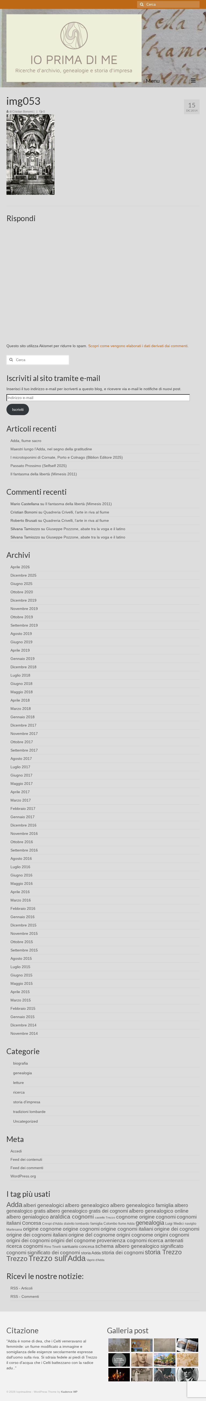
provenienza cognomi (122, 1240)
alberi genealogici (43, 1205)
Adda (14, 1204)
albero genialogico (27, 1217)
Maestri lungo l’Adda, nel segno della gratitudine (51, 449)
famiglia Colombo (103, 1224)
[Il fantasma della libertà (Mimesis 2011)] (118, 1360)
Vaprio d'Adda (95, 1260)
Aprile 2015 (20, 992)
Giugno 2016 (21, 875)
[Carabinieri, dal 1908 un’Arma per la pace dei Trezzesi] (186, 1374)
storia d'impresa (26, 1102)
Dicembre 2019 (23, 600)
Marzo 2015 (20, 1000)
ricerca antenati (165, 1240)
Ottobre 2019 (21, 617)
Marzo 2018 (20, 708)
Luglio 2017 (20, 767)
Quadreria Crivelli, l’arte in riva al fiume (76, 512)
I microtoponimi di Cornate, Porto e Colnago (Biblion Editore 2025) (66, 457)
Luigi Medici (174, 1224)
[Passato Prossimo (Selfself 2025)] (186, 1345)
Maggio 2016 (21, 883)
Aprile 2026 (20, 567)
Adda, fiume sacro (25, 441)
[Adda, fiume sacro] (118, 1345)
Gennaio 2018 (22, 717)
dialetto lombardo (76, 1223)
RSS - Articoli (21, 1288)
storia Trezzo (163, 1252)
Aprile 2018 (20, 700)
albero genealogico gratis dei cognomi (87, 1211)
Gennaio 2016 (22, 917)
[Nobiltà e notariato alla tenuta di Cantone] (141, 1374)
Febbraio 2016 (22, 908)
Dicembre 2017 (23, 725)
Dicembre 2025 (23, 575)
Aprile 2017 (20, 792)
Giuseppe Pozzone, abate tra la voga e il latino (85, 529)
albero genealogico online (159, 1211)
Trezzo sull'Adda (57, 1258)
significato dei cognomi (53, 1252)
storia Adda (91, 1253)
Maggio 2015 (21, 983)
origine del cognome (91, 1235)
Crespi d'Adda (52, 1224)
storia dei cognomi (123, 1252)
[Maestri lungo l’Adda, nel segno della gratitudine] (141, 1345)
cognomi (166, 1217)
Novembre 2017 (24, 733)
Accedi (16, 1151)
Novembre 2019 (24, 608)
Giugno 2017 (21, 775)
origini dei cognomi (28, 1240)
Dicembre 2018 (23, 667)
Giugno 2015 (21, 975)
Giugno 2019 (21, 642)
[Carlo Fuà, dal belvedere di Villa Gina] (164, 1360)
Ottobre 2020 (21, 592)
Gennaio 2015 (22, 1017)
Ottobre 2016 (21, 842)
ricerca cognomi (24, 1246)
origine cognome (42, 1229)
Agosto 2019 (21, 633)
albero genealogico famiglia (142, 1205)
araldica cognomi (72, 1216)
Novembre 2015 (24, 933)
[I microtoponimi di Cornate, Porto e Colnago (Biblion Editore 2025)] (164, 1345)
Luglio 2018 (20, 675)
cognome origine (135, 1217)
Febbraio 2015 (22, 1008)
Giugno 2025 (21, 583)
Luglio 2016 (20, 867)
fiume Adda (126, 1223)
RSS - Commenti (24, 1296)
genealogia (22, 1073)
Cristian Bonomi (22, 111)
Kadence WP (69, 1391)
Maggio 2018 (21, 692)
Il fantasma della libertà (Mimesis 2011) (43, 474)
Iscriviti (18, 409)
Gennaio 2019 (22, 658)
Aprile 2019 (20, 650)
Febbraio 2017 (22, 808)
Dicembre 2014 (23, 1025)
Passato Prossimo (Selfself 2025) (38, 466)
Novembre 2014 (24, 1033)
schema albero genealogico (127, 1246)
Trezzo (16, 1259)
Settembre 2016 (24, 850)
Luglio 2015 (20, 967)
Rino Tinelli (52, 1246)
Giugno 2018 (21, 683)
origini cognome (134, 1235)
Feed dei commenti (26, 1168)
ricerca (19, 1092)
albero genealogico (87, 1205)
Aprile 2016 (20, 892)
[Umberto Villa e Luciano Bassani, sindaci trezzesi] (164, 1374)
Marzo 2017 (20, 800)
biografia (20, 1063)
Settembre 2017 (24, 750)
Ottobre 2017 (21, 742)
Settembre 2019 (24, 625)
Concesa (31, 1223)
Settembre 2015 (24, 950)
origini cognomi (171, 1235)
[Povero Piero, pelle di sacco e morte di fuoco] (118, 1374)
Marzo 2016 (20, 900)
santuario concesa (78, 1246)
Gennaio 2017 (22, 817)
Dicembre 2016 (23, 825)
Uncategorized (25, 1121)
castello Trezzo (105, 1217)
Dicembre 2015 (23, 925)
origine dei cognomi (176, 1229)
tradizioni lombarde (29, 1111)
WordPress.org (23, 1176)
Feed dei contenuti (26, 1159)
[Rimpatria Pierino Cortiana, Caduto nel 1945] (141, 1360)
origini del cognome (73, 1240)
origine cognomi (81, 1229)
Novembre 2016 (24, 833)
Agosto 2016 (21, 858)
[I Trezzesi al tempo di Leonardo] (186, 1360)
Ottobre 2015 (21, 942)
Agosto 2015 (21, 958)
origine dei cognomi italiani (36, 1235)
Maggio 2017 (21, 783)
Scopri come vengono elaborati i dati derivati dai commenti (137, 346)
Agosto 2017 (21, 758)
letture (18, 1082)
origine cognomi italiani (127, 1229)
